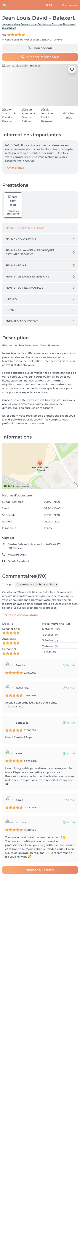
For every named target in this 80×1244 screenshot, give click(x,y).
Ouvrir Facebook (19, 561)
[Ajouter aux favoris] (72, 69)
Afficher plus (15, 167)
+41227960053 (17, 554)
